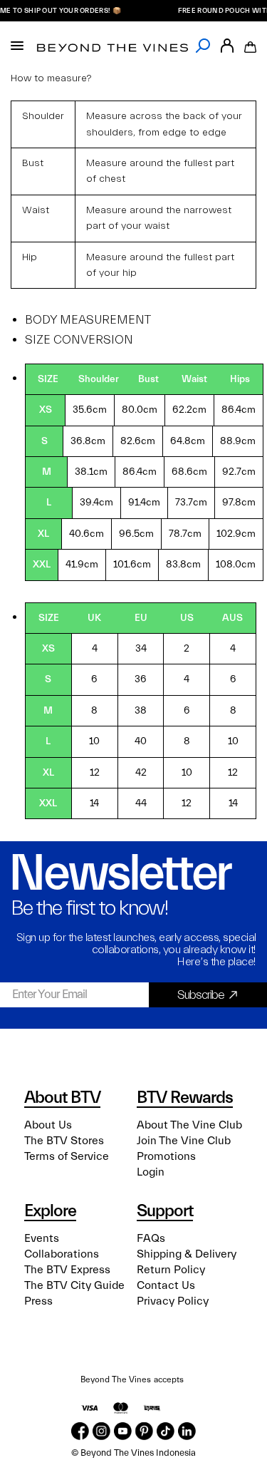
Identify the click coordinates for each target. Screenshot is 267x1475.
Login (150, 1172)
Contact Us (166, 1285)
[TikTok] (165, 1431)
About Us (48, 1125)
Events (41, 1238)
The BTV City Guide (74, 1285)
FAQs (151, 1238)
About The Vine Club (189, 1125)
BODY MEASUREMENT (88, 320)
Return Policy (171, 1269)
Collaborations (61, 1254)
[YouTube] (123, 1431)
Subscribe (200, 995)
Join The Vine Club (184, 1140)
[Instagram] (101, 1431)
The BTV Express (67, 1269)
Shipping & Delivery (186, 1254)
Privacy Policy (173, 1301)
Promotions (166, 1156)
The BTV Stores (64, 1140)
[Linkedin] (187, 1431)
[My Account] (227, 46)
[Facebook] (80, 1431)
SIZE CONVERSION (79, 339)
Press (38, 1301)
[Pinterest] (144, 1431)
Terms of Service (66, 1156)
